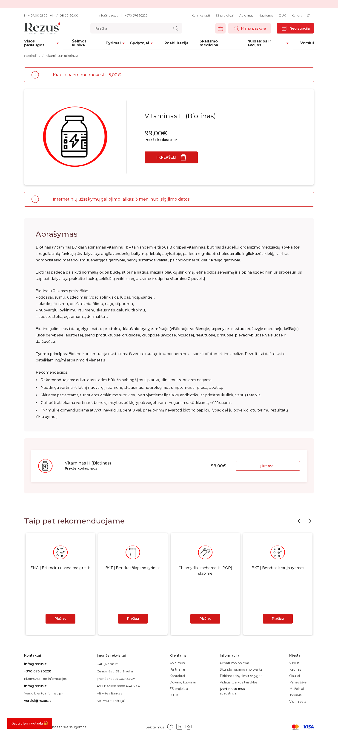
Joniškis (295, 695)
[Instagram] (188, 727)
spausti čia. (228, 693)
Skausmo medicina (209, 43)
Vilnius (294, 663)
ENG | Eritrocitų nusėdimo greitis (60, 568)
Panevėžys (297, 682)
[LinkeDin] (179, 727)
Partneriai (177, 669)
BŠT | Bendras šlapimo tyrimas (132, 568)
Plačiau (60, 618)
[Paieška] (175, 28)
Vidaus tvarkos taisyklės (238, 682)
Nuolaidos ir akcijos (259, 43)
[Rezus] (43, 28)
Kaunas (295, 669)
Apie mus (246, 15)
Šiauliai (294, 676)
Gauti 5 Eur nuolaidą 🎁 (29, 723)
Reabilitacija (176, 43)
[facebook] (170, 727)
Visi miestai (298, 702)
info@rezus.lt (108, 15)
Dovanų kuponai (182, 682)
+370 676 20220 (136, 15)
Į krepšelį (166, 157)
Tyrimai (113, 43)
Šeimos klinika (79, 43)
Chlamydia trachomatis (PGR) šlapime (205, 571)
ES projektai (225, 15)
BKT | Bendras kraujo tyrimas (278, 568)
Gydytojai (139, 43)
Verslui (307, 43)
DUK (282, 15)
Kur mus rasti (201, 15)
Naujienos (266, 15)
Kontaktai (177, 676)
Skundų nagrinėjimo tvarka (241, 669)
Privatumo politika (234, 663)
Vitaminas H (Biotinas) (62, 55)
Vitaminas (62, 247)
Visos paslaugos (34, 43)
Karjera (297, 15)
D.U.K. (174, 695)
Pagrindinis (32, 55)
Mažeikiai (296, 689)
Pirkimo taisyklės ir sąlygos (241, 676)
